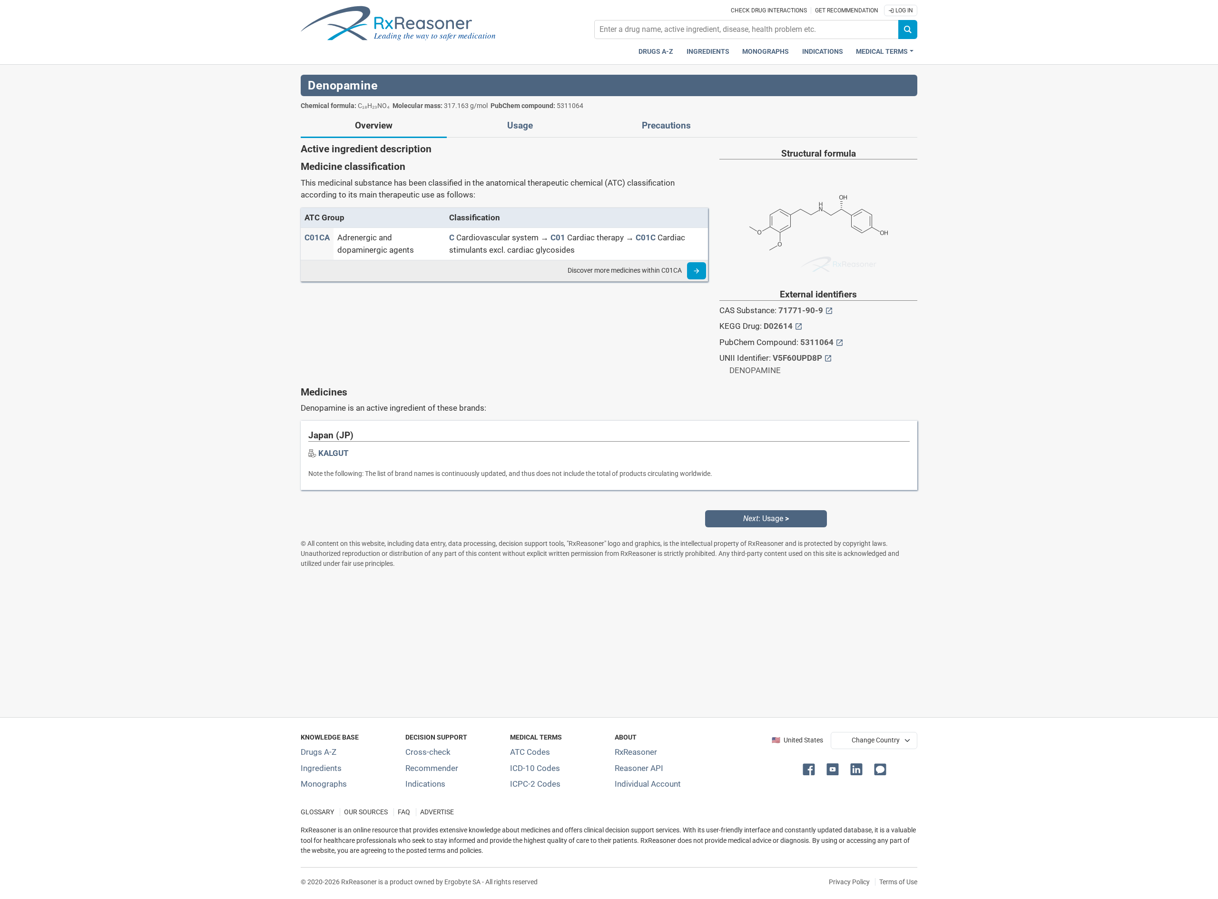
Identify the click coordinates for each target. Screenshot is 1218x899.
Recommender (431, 768)
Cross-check (428, 752)
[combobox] (746, 29)
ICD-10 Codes (535, 768)
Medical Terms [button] (882, 52)
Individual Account (648, 784)
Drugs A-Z (655, 52)
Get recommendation (846, 10)
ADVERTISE (437, 812)
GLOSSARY (317, 812)
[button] (811, 768)
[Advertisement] (586, 642)
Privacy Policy (849, 882)
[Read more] (696, 270)
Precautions (666, 125)
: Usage (766, 518)
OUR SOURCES (366, 812)
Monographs (765, 52)
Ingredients (708, 52)
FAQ (404, 812)
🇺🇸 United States (797, 740)
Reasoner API (639, 768)
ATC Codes (530, 752)
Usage (520, 125)
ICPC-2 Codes (535, 784)
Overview (374, 125)
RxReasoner (636, 752)
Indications (822, 52)
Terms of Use (898, 882)
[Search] (907, 29)
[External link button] (829, 310)
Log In (903, 10)
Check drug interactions (769, 10)
